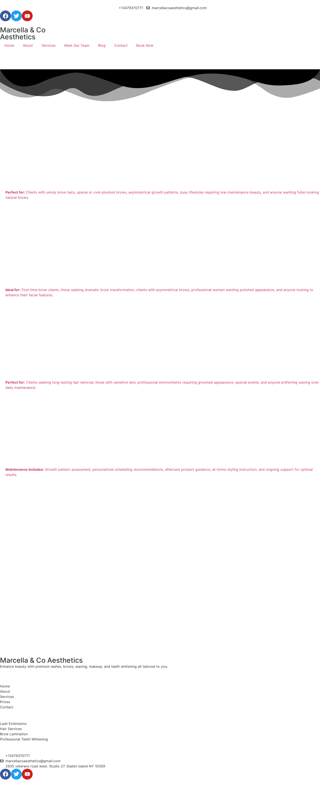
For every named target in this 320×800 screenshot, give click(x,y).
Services (49, 45)
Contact (121, 45)
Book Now (144, 45)
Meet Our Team (76, 45)
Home (9, 45)
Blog (102, 45)
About (28, 45)
